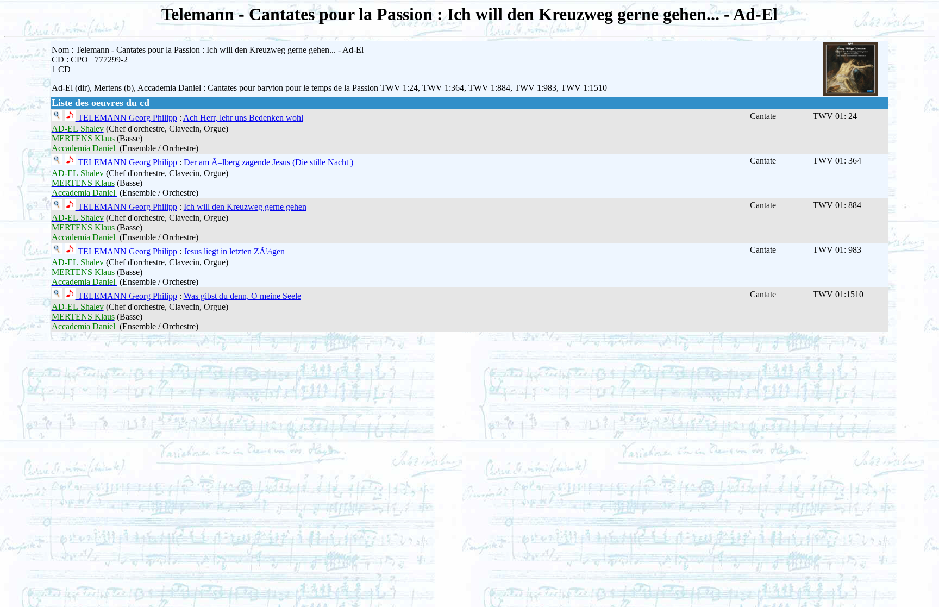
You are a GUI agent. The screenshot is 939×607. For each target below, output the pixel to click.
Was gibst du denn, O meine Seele (242, 296)
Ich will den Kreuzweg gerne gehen (245, 206)
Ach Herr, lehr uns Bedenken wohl (243, 117)
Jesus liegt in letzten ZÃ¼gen (234, 251)
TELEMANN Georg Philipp (126, 117)
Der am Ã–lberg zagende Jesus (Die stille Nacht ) (268, 162)
